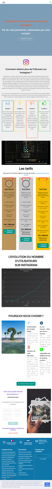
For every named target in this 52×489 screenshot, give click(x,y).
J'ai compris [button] (47, 484)
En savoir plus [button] (16, 486)
